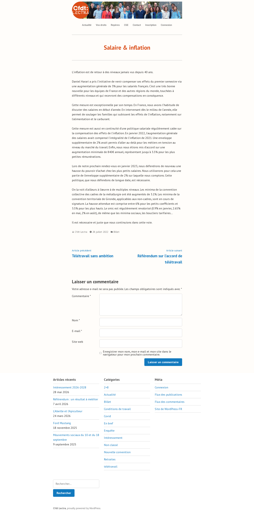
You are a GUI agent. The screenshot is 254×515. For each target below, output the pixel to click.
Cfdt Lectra (81, 231)
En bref (108, 423)
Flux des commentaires (169, 402)
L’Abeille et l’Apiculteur (67, 411)
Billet (116, 231)
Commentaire (81, 296)
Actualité (86, 25)
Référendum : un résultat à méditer (75, 399)
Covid (107, 416)
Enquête (109, 430)
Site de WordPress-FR (168, 409)
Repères (115, 25)
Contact (137, 25)
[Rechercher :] (76, 484)
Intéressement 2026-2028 (69, 387)
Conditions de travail (117, 409)
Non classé (111, 445)
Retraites (110, 459)
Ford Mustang (62, 423)
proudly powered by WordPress (83, 508)
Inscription (150, 25)
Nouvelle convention (117, 452)
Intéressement (113, 438)
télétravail (110, 466)
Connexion (166, 25)
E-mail (77, 331)
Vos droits (101, 25)
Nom (76, 320)
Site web (77, 342)
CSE (126, 25)
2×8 (106, 387)
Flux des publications (168, 394)
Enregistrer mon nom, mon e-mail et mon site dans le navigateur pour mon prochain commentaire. (137, 353)
